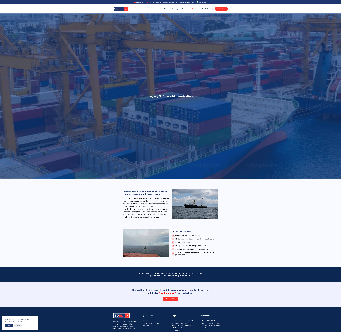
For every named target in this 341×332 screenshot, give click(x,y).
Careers (145, 321)
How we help (173, 9)
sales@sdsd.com (140, 2)
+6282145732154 (189, 2)
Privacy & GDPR (177, 330)
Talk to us (205, 9)
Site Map (146, 325)
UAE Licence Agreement (180, 328)
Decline (18, 325)
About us (164, 9)
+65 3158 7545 (173, 2)
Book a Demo (221, 9)
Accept (9, 325)
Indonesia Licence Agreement (182, 325)
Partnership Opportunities (152, 323)
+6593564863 (202, 2)
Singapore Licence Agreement (182, 323)
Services (195, 9)
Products (185, 9)
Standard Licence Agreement (182, 321)
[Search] (212, 9)
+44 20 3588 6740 (156, 2)
